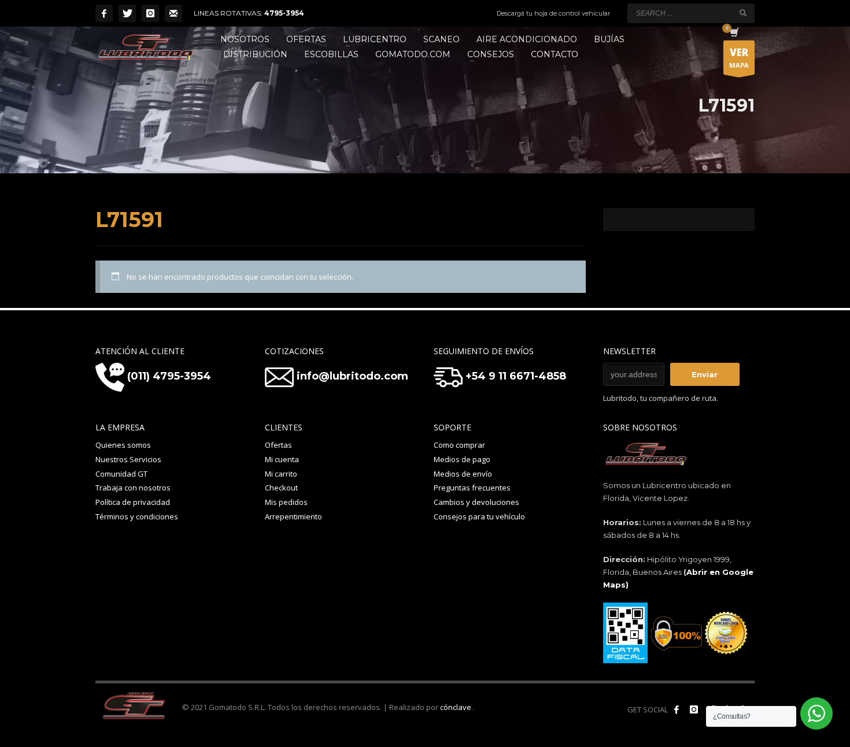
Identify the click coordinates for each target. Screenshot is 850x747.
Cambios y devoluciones (476, 502)
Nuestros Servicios (128, 459)
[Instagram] (150, 13)
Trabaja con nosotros (133, 487)
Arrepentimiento (293, 516)
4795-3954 (284, 13)
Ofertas (278, 445)
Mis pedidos (286, 502)
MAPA (739, 57)
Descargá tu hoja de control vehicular (553, 13)
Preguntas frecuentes (472, 487)
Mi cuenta (282, 459)
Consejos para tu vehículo (479, 516)
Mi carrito (281, 474)
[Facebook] (104, 13)
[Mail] (173, 13)
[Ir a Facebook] (676, 709)
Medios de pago (462, 459)
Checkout (281, 487)
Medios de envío (463, 474)
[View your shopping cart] (733, 33)
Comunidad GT (121, 474)
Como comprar (459, 445)
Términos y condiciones (136, 516)
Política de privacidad (132, 502)
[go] (743, 13)
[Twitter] (127, 13)
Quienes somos (123, 445)
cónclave (455, 707)
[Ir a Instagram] (694, 709)
